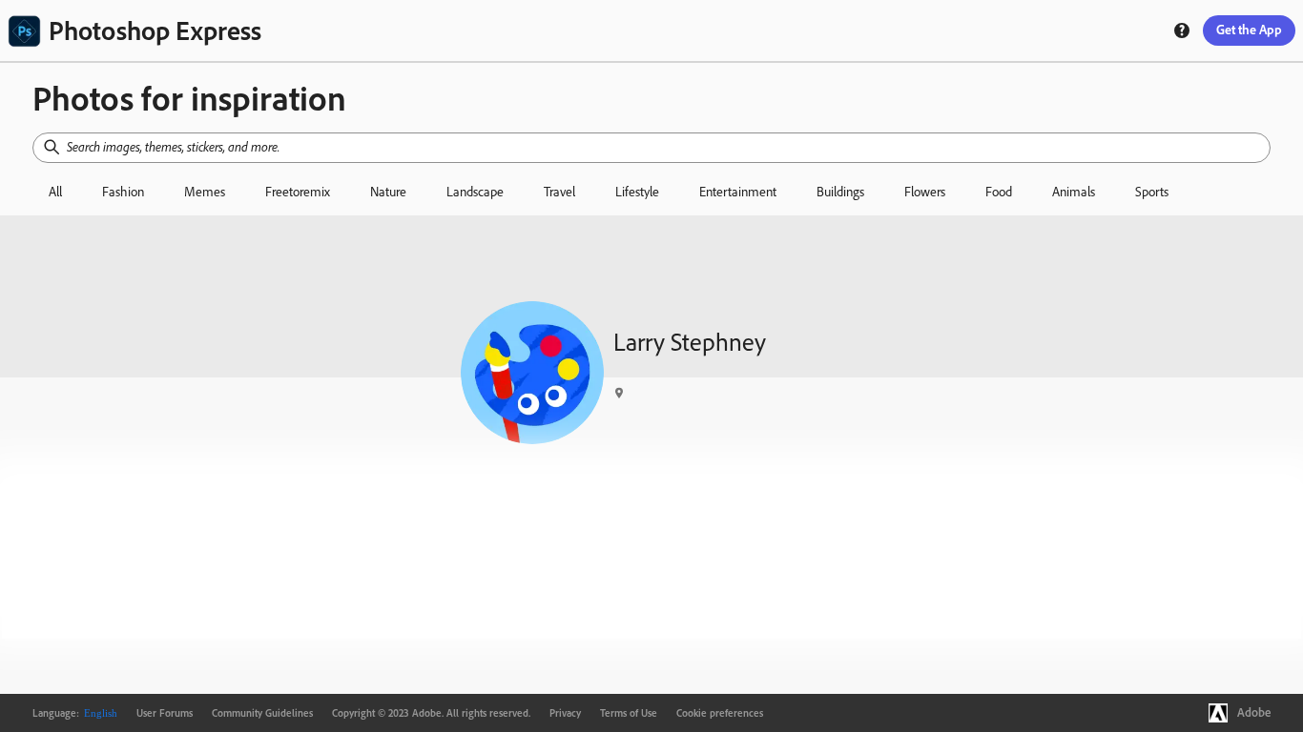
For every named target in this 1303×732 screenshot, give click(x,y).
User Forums (164, 713)
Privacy (565, 713)
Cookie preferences (719, 713)
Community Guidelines (262, 713)
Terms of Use (628, 713)
